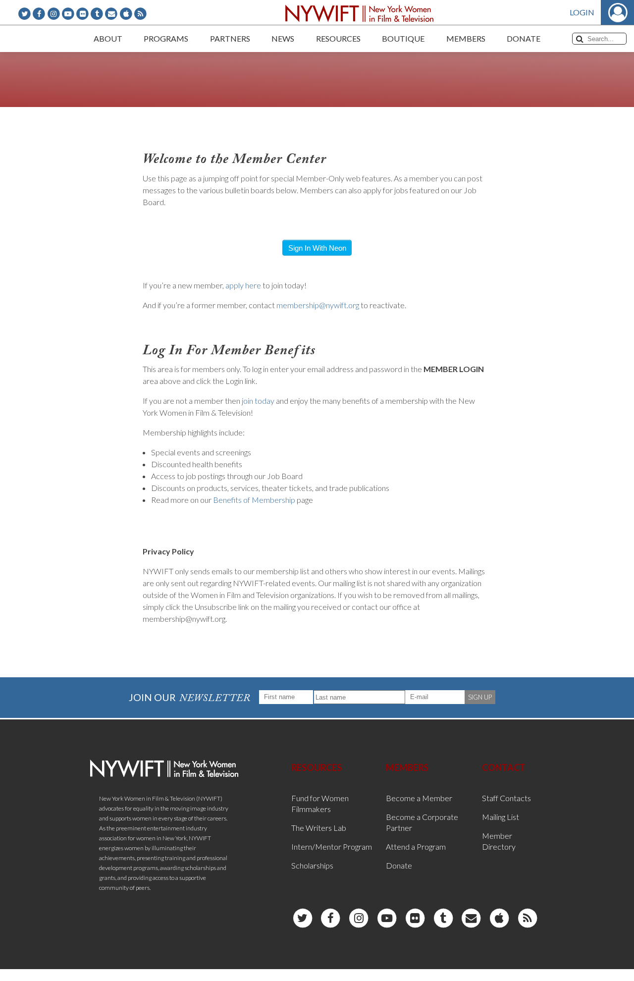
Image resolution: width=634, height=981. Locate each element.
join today (258, 400)
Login (582, 12)
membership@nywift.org (317, 305)
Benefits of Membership (254, 499)
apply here (243, 285)
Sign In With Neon (317, 248)
